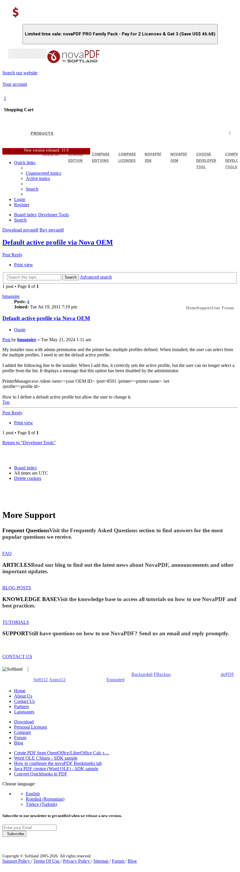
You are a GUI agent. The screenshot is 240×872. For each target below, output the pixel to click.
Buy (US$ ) (27, 54)
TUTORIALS (15, 622)
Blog (18, 742)
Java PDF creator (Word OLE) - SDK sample (56, 768)
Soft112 (40, 679)
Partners (21, 706)
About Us (23, 696)
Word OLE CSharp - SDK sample (46, 758)
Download (24, 721)
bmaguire (11, 296)
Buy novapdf (52, 229)
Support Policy (16, 861)
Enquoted (115, 679)
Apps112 (57, 679)
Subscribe (14, 834)
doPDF (227, 674)
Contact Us (24, 701)
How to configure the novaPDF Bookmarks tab (58, 763)
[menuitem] (38, 178)
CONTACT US (17, 656)
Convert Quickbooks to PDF (40, 773)
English (33, 793)
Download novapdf (20, 229)
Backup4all (141, 674)
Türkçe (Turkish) (41, 804)
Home (19, 690)
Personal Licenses (30, 727)
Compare (22, 732)
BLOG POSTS (16, 587)
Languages (24, 711)
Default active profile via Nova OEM (57, 242)
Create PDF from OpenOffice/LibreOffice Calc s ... (61, 752)
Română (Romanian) (45, 799)
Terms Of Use (47, 861)
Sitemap (101, 861)
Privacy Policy (77, 861)
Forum (20, 737)
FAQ (7, 553)
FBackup (162, 674)
